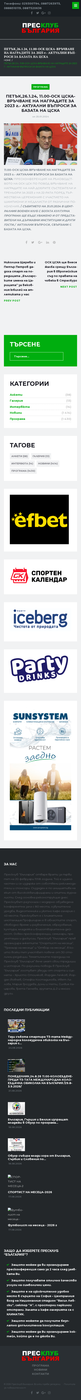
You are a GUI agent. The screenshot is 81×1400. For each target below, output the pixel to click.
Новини (16, 413)
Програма (40, 87)
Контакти (40, 1374)
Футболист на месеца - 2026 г (32, 1225)
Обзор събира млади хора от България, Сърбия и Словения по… (39, 1157)
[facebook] (31, 12)
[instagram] (49, 12)
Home (7, 60)
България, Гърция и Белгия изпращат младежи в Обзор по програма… (38, 1121)
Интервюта (20, 407)
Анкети (16, 395)
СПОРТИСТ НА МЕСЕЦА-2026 (30, 1192)
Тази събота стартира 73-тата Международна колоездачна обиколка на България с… (40, 1040)
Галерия (16, 400)
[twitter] (37, 12)
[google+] (43, 12)
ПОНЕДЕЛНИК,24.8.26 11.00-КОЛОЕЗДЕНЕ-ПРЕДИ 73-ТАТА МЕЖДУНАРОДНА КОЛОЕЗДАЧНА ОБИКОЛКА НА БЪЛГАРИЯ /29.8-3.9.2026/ (40, 1081)
